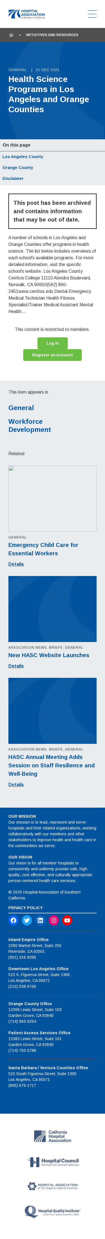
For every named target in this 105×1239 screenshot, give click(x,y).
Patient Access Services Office (39, 1033)
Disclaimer (13, 178)
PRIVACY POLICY (25, 908)
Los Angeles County (23, 156)
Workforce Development (29, 425)
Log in (52, 343)
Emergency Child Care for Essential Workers (43, 549)
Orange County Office (30, 1003)
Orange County (18, 167)
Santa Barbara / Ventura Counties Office (48, 1068)
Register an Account (52, 355)
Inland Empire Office (28, 939)
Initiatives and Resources (52, 35)
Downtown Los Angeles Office (38, 969)
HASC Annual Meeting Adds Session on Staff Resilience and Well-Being (51, 765)
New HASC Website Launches (48, 655)
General (21, 408)
